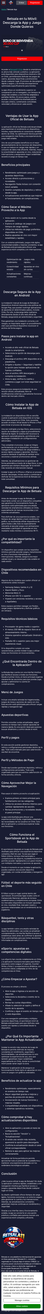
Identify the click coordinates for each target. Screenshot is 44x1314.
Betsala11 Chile (16, 69)
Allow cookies (22, 1306)
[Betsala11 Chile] (11, 3)
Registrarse (35, 3)
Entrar (21, 3)
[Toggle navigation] (3, 3)
